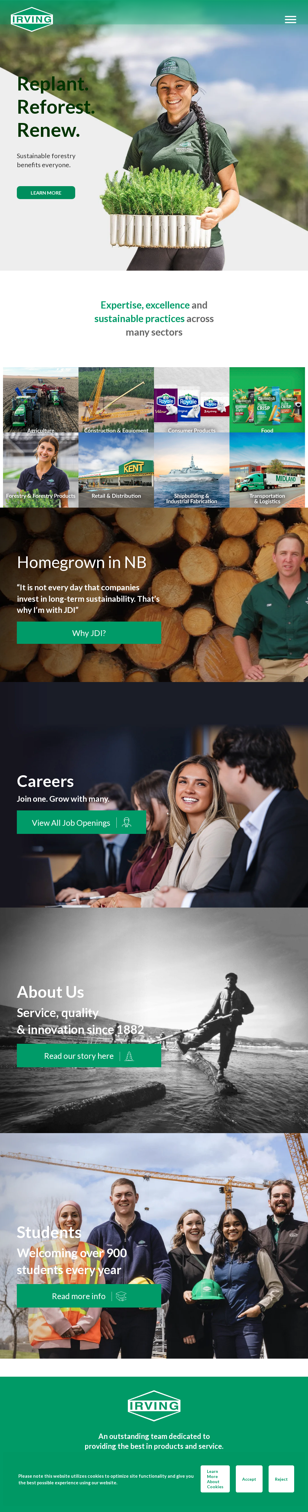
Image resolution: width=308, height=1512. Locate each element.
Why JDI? (89, 633)
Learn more (46, 192)
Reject (281, 1479)
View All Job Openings (71, 823)
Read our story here (79, 1056)
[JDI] (147, 19)
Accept (249, 1479)
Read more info (79, 1296)
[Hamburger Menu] (290, 19)
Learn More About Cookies (215, 1479)
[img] (154, 135)
